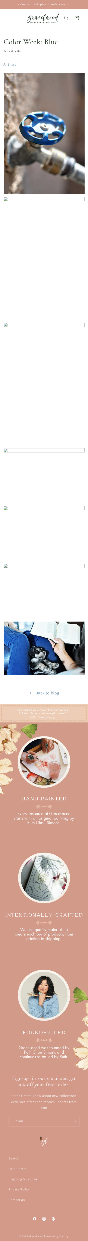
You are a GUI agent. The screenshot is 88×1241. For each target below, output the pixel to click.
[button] (9, 18)
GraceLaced (36, 1236)
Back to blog (47, 693)
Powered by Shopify (56, 1236)
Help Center (17, 1168)
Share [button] (12, 64)
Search (14, 1158)
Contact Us (17, 1199)
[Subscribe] (74, 1121)
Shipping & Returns (23, 1179)
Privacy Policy (19, 1189)
